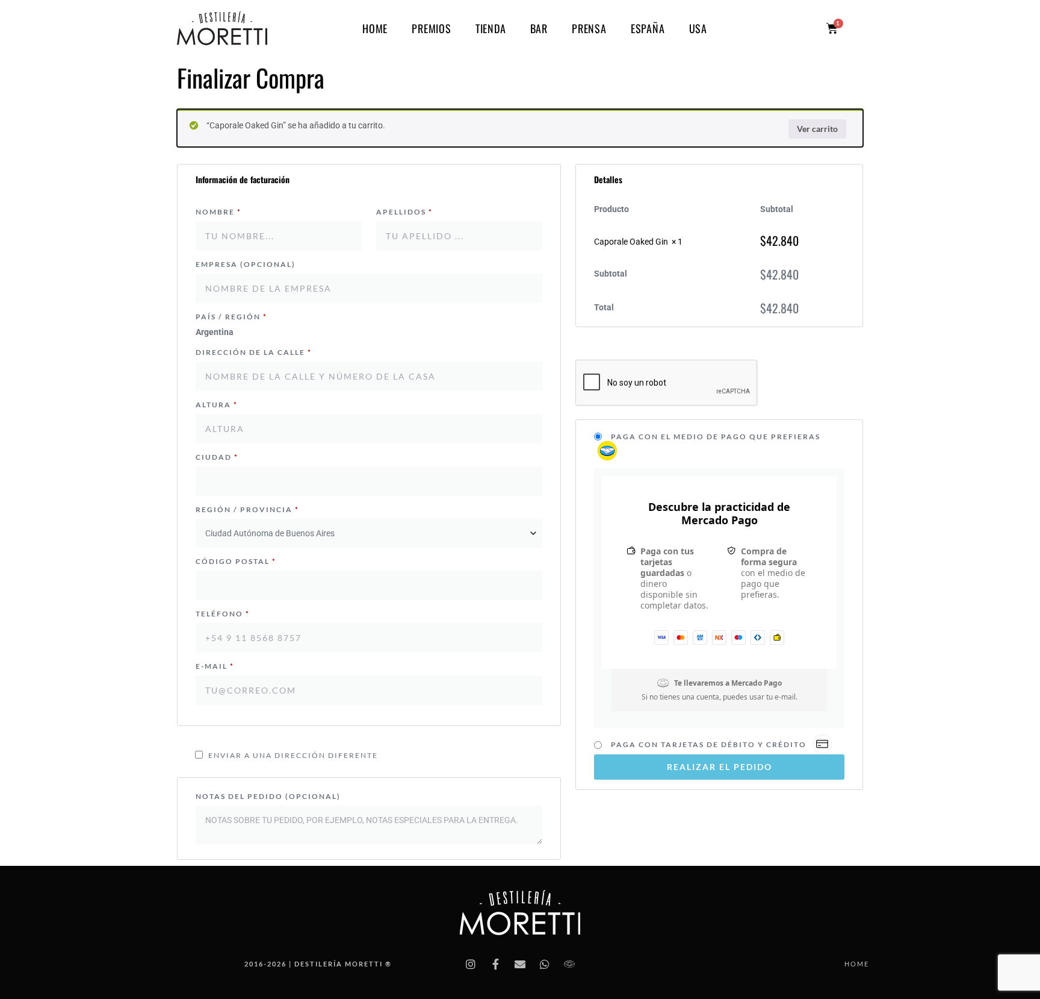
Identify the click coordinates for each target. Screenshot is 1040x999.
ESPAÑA (648, 28)
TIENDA (490, 28)
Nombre (218, 211)
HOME (375, 28)
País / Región (231, 316)
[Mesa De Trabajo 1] (569, 964)
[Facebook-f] (495, 964)
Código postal (236, 561)
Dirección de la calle (254, 352)
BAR (539, 28)
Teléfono (223, 613)
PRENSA (589, 28)
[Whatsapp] (545, 964)
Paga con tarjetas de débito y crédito (710, 743)
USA (698, 28)
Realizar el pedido (719, 766)
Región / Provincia (247, 509)
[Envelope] (520, 964)
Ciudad (217, 457)
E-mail (215, 666)
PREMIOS (431, 28)
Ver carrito (817, 129)
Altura (217, 404)
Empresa (246, 264)
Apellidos (404, 211)
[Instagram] (470, 964)
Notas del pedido (268, 796)
